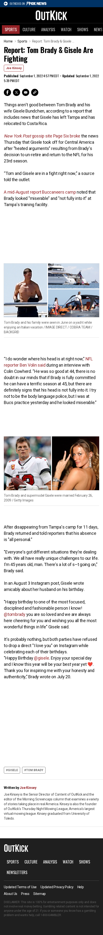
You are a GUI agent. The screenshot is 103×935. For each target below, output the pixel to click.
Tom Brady (34, 770)
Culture (29, 29)
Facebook (7, 92)
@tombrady (14, 614)
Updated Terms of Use (20, 887)
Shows (82, 29)
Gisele (13, 770)
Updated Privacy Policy (57, 887)
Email (25, 92)
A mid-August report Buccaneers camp (40, 192)
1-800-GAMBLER (50, 915)
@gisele (41, 658)
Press (25, 894)
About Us (10, 894)
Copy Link (34, 92)
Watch (66, 29)
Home (8, 41)
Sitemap (39, 894)
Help (80, 887)
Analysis (48, 29)
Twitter (16, 92)
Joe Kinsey (14, 68)
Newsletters (17, 872)
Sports (11, 29)
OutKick (51, 15)
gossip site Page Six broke (42, 135)
